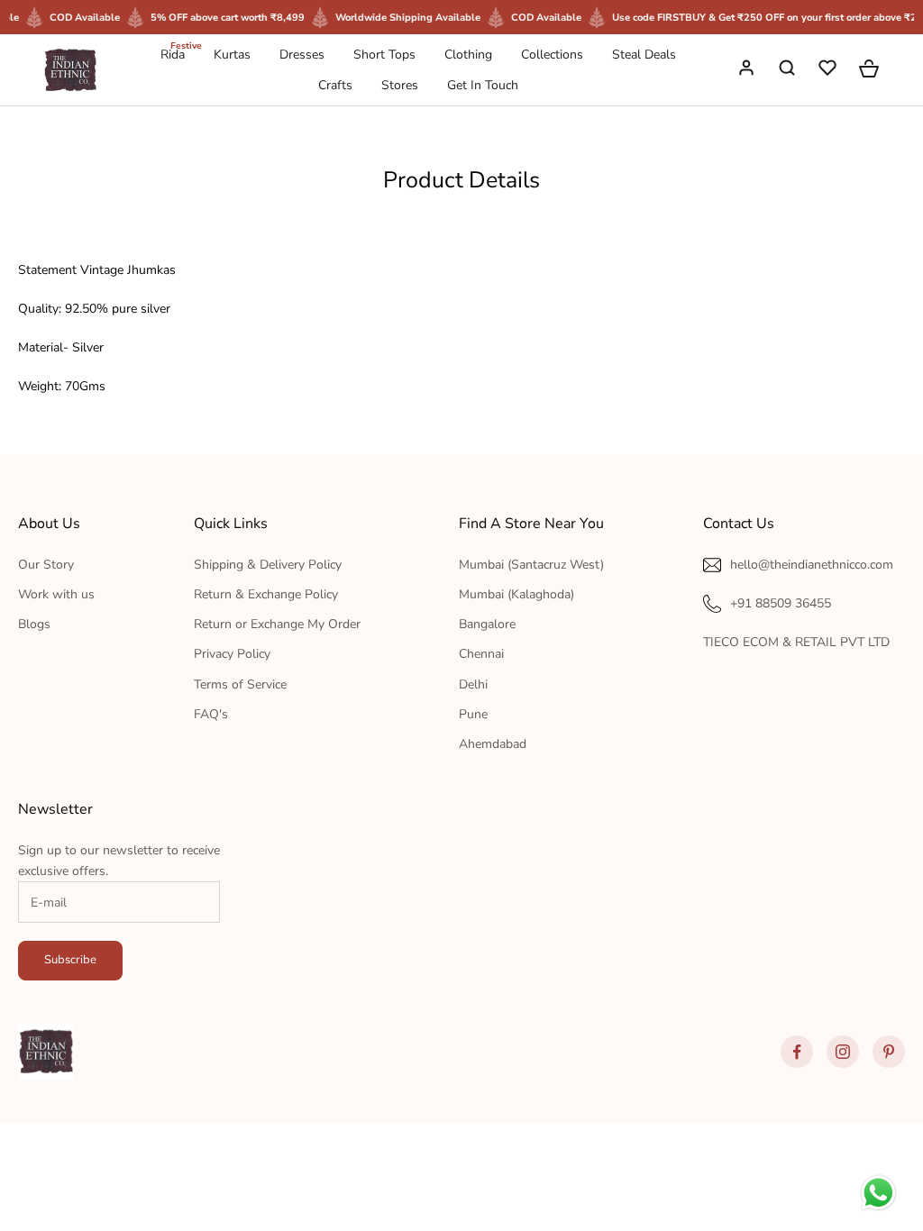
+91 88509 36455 (780, 603)
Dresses (301, 54)
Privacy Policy (232, 653)
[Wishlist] (829, 70)
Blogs (34, 624)
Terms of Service (240, 684)
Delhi (473, 684)
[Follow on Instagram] (843, 1051)
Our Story (46, 564)
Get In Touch (482, 85)
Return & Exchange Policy (266, 594)
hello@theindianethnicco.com (811, 564)
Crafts (335, 85)
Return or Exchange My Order (277, 624)
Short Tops (384, 54)
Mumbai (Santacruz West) (531, 564)
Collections (552, 54)
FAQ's (211, 714)
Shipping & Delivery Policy (268, 564)
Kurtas (232, 54)
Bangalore (487, 624)
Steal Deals (644, 54)
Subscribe (70, 960)
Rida (172, 53)
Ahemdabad (492, 743)
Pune (473, 714)
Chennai (481, 653)
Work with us (56, 594)
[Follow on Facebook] (797, 1051)
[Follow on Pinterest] (889, 1051)
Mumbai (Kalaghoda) (516, 594)
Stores (399, 85)
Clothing (468, 54)
